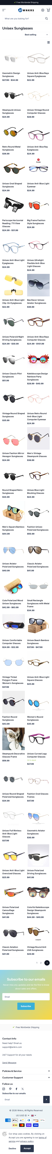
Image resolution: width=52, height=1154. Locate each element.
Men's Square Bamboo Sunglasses (13, 528)
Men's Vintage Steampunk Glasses (37, 454)
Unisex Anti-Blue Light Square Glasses (38, 678)
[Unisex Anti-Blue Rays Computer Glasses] (38, 322)
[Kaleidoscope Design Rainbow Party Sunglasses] (38, 358)
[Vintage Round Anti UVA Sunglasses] (38, 932)
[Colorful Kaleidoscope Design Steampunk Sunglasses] (38, 892)
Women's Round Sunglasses (35, 718)
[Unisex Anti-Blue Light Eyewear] (38, 168)
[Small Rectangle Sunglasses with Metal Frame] (38, 585)
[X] (23, 1089)
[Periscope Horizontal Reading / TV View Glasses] (13, 205)
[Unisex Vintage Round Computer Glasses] (38, 95)
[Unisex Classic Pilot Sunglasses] (13, 358)
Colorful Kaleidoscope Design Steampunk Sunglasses (38, 910)
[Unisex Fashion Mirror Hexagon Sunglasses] (13, 438)
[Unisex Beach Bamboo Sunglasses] (38, 625)
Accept (27, 1148)
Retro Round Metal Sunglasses (11, 148)
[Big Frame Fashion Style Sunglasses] (38, 205)
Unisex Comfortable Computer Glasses (12, 641)
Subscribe (26, 1006)
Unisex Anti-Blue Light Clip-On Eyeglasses (13, 301)
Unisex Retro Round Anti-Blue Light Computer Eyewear (37, 416)
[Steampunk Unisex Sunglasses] (13, 95)
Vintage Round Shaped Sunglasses (13, 415)
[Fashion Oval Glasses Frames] (38, 779)
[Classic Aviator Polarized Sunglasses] (38, 549)
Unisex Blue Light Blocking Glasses (35, 491)
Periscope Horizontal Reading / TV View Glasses (12, 223)
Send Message (9, 1062)
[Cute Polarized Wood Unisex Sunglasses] (13, 585)
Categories (4, 10)
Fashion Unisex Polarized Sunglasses (38, 528)
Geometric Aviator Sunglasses (36, 832)
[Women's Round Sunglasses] (38, 702)
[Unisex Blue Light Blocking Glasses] (38, 475)
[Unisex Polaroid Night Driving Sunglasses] (13, 322)
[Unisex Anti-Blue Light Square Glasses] (38, 662)
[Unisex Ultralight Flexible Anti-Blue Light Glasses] (38, 245)
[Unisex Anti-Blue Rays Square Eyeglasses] (38, 58)
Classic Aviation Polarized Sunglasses (13, 948)
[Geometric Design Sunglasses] (13, 58)
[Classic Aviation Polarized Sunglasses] (13, 932)
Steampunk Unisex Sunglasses (11, 111)
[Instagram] (3, 1089)
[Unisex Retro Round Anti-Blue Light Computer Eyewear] (38, 398)
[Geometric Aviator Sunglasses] (38, 815)
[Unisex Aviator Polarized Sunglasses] (13, 549)
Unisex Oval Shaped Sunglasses (12, 185)
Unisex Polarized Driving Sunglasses (36, 872)
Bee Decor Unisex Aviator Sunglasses (36, 301)
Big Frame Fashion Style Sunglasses (36, 222)
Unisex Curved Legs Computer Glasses (37, 755)
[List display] (48, 42)
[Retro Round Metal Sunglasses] (13, 132)
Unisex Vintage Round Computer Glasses (38, 111)
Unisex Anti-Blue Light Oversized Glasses (13, 872)
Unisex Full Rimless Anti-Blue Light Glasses (11, 833)
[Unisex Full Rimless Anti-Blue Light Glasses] (13, 815)
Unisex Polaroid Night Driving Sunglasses (13, 338)
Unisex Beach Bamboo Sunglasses (38, 641)
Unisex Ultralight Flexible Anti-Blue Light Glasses (36, 263)
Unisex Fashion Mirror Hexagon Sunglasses (13, 454)
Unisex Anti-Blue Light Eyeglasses (13, 261)
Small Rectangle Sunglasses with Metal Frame (38, 603)
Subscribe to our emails (14, 1093)
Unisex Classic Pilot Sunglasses (12, 375)
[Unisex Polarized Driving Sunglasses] (38, 855)
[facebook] (16, 1089)
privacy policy (27, 1141)
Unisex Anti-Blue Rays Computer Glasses (38, 338)
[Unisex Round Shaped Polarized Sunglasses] (13, 779)
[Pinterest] (10, 1089)
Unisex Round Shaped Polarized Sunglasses (13, 795)
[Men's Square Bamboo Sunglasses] (13, 512)
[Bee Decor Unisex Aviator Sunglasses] (38, 285)
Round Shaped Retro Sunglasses (12, 491)
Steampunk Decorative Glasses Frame (13, 755)
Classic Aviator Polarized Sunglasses (38, 565)
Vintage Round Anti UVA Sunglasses (36, 948)
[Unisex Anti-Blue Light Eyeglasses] (13, 245)
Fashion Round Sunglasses (9, 718)
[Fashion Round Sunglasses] (13, 702)
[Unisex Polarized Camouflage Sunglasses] (13, 892)
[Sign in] (42, 10)
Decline (12, 1148)
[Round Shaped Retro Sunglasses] (13, 475)
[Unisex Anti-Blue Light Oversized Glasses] (13, 855)
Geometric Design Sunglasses (11, 74)
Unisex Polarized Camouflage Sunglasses (10, 910)
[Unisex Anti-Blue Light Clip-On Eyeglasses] (13, 285)
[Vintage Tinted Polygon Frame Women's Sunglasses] (13, 662)
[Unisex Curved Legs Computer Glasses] (38, 739)
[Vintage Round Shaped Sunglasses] (13, 398)
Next (47, 963)
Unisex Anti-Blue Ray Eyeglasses (37, 148)
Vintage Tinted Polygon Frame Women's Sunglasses (12, 680)
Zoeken (46, 18)
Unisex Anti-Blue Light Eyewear (38, 185)
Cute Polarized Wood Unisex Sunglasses (12, 602)
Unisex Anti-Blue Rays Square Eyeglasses (38, 74)
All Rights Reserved (33, 1110)
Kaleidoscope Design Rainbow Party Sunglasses (37, 376)
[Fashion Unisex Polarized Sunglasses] (38, 512)
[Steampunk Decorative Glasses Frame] (13, 739)
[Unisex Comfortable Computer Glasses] (13, 625)
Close (26, 1071)
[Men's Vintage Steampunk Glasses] (38, 438)
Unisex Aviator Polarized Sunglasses (13, 565)
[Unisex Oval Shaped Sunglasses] (13, 168)
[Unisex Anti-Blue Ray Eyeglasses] (38, 132)
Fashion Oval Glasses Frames (37, 795)
